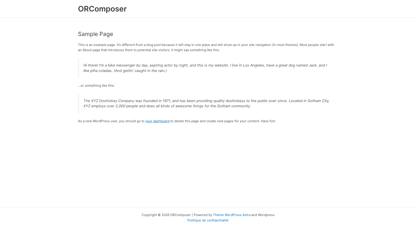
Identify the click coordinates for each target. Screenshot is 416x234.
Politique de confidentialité (208, 220)
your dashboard (157, 121)
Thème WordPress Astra (231, 215)
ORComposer (102, 8)
